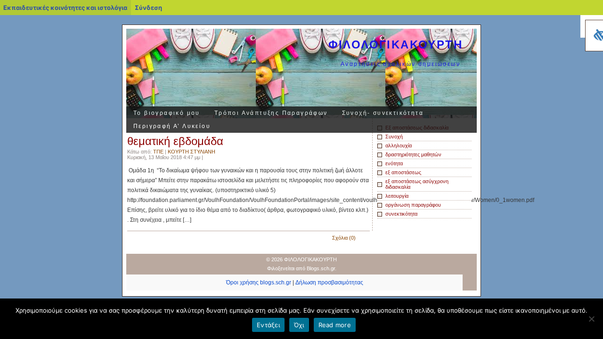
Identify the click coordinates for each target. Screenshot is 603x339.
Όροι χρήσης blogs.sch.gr (258, 282)
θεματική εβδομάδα (175, 141)
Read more (334, 325)
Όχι (299, 325)
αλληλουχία (398, 145)
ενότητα (394, 163)
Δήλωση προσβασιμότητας (329, 282)
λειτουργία (396, 196)
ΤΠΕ (158, 151)
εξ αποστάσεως (403, 172)
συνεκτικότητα (401, 214)
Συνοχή (394, 136)
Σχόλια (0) (344, 238)
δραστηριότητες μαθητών (413, 154)
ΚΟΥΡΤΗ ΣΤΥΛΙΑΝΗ (191, 151)
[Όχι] (591, 318)
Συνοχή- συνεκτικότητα (383, 113)
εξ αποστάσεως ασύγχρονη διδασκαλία (416, 184)
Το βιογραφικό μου (166, 113)
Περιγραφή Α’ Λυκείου (172, 126)
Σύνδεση (148, 7)
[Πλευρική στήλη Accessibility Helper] (591, 26)
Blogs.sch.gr (321, 268)
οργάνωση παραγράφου (413, 205)
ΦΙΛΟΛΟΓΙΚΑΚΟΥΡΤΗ (395, 44)
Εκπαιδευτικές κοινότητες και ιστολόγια (65, 7)
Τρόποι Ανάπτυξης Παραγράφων (271, 113)
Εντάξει (268, 325)
